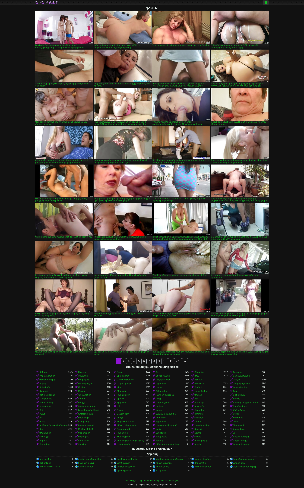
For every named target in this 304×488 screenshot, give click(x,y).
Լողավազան (123, 444)
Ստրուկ (198, 429)
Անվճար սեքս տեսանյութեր (170, 459)
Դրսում (82, 399)
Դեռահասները (47, 380)
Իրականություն (86, 425)
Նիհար (120, 399)
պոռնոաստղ (123, 463)
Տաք (235, 391)
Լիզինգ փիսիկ (124, 383)
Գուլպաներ (45, 433)
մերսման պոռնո (202, 467)
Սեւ (196, 399)
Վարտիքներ (84, 395)
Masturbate (199, 383)
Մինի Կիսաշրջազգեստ (168, 444)
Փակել (42, 414)
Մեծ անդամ (239, 395)
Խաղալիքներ (240, 387)
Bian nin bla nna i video (49, 467)
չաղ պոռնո (45, 459)
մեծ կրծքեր (45, 463)
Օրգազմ (198, 418)
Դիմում (198, 395)
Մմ (118, 406)
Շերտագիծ (45, 406)
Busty (158, 372)
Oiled (235, 421)
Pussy (119, 372)
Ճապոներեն (45, 399)
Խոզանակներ (201, 425)
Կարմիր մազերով (165, 395)
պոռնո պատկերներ (127, 459)
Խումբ (197, 421)
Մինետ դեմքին (86, 429)
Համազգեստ (123, 437)
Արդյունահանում (241, 376)
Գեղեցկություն (85, 383)
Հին (41, 410)
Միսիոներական (125, 380)
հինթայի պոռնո (86, 463)
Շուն (196, 376)
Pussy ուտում (123, 429)
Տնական (43, 391)
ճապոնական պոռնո (243, 459)
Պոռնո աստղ (46, 402)
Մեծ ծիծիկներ (163, 376)
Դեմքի (120, 418)
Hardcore (82, 372)
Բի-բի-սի (121, 402)
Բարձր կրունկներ (126, 421)
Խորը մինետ (200, 391)
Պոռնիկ (198, 387)
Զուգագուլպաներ (242, 383)
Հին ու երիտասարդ (127, 425)
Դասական (122, 433)
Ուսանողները (240, 406)
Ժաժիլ (236, 399)
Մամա (159, 410)
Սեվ (41, 429)
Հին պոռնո (200, 463)
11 (171, 361)
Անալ (119, 387)
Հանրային (83, 440)
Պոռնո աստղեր (164, 463)
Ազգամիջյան (162, 402)
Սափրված (83, 380)
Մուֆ (158, 429)
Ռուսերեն (161, 418)
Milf (40, 418)
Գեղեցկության (163, 380)
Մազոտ (82, 391)
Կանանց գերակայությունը (130, 440)
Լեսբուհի (199, 410)
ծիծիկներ (46, 2)
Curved (236, 414)
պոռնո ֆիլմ (239, 463)
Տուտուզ (237, 372)
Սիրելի (42, 383)
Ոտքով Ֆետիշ (240, 440)
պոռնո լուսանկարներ (89, 459)
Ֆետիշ (197, 433)
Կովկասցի (83, 418)
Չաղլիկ (82, 444)
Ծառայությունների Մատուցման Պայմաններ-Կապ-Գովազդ (152, 481)
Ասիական (44, 387)
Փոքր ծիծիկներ (47, 376)
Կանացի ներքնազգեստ (245, 402)
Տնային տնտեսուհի (166, 414)
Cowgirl (236, 380)
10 (164, 361)
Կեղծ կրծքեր (200, 440)
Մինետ (43, 372)
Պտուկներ (44, 444)
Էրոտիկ (198, 414)
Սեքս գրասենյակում (166, 425)
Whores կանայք (85, 414)
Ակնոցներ (161, 433)
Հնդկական (161, 437)
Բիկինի (159, 440)
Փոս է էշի (44, 437)
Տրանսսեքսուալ (86, 406)
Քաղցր (81, 402)
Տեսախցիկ (238, 425)
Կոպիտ (198, 444)
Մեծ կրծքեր (239, 410)
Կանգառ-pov (123, 395)
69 (234, 433)
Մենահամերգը (47, 395)
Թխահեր (199, 372)
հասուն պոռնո (85, 467)
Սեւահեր (199, 402)
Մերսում (43, 440)
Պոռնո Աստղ (162, 467)
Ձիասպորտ (123, 376)
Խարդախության (241, 444)
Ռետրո (120, 410)
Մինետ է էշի (123, 414)
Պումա (197, 437)
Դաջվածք (199, 406)
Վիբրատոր (161, 421)
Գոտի (42, 421)
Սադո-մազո (239, 429)
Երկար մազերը (241, 437)
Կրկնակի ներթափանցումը (53, 425)
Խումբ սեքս (84, 421)
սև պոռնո (161, 470)
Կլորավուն (83, 437)
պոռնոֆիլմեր (124, 470)
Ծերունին (238, 418)
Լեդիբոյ (159, 406)
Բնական (121, 391)
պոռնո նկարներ (202, 459)
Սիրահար (161, 383)
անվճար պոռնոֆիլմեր (244, 467)
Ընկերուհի (161, 391)
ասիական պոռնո (126, 467)
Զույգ (158, 399)
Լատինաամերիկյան (88, 410)
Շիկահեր (83, 376)
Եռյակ (159, 387)
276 (178, 361)
